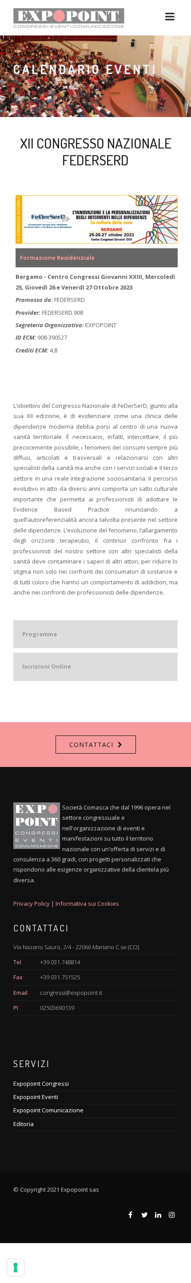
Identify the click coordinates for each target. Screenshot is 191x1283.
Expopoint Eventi (35, 1097)
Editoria (23, 1124)
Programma (39, 634)
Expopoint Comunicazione (48, 1110)
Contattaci (91, 744)
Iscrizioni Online (46, 666)
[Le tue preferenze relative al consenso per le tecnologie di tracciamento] (15, 1267)
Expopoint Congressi (41, 1083)
